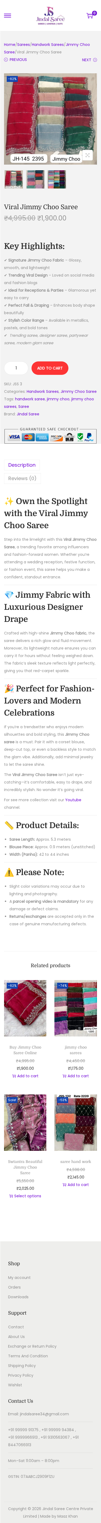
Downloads (18, 1297)
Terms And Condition (28, 1356)
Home (9, 44)
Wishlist (15, 1385)
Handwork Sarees (48, 44)
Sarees (23, 44)
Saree (23, 406)
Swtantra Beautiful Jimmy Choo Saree (25, 1167)
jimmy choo (58, 399)
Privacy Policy (20, 1375)
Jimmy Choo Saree (79, 391)
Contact (16, 1327)
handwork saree (30, 399)
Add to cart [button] (28, 1076)
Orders (14, 1287)
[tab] (50, 465)
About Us (16, 1336)
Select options (27, 1196)
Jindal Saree (28, 414)
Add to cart (50, 368)
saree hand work (75, 1161)
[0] (89, 15)
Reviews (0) (22, 478)
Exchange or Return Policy (32, 1346)
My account (19, 1277)
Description (22, 465)
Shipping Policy (22, 1365)
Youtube (73, 800)
